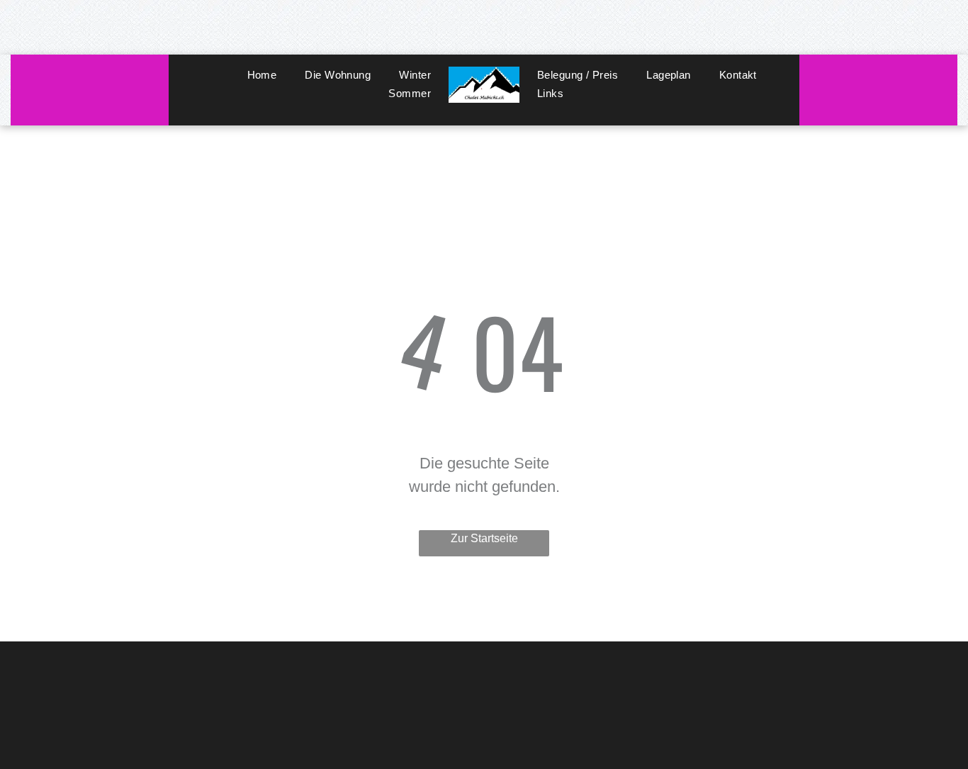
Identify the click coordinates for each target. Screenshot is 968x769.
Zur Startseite (484, 538)
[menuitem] (262, 75)
